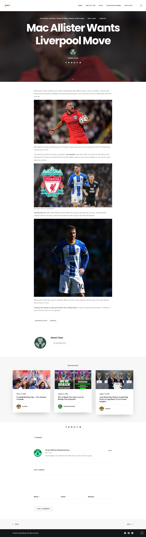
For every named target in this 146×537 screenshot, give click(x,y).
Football (45, 18)
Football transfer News (58, 18)
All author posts (59, 343)
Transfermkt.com (40, 213)
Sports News (79, 18)
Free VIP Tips (90, 5)
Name (36, 497)
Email (63, 497)
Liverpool (53, 320)
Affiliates (129, 5)
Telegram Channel (113, 5)
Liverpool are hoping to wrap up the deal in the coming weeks (55, 308)
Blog (101, 5)
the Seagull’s (70, 154)
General (71, 18)
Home (80, 5)
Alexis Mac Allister (41, 320)
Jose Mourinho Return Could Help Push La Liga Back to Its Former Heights (114, 399)
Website (91, 497)
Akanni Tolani (73, 58)
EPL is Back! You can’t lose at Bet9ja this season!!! (71, 398)
